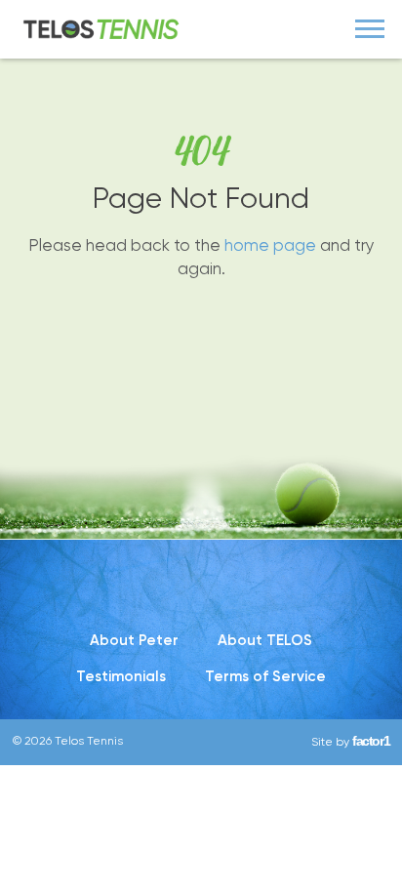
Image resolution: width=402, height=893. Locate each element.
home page (270, 245)
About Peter (134, 640)
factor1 (370, 741)
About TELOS (265, 640)
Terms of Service (265, 676)
